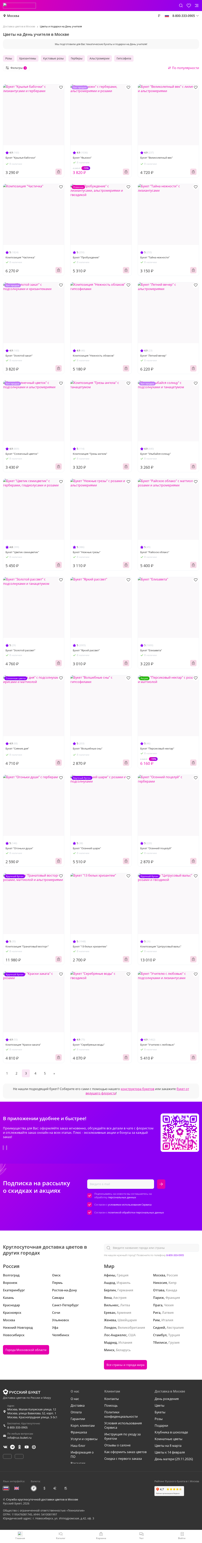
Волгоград (11, 1275)
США (132, 1335)
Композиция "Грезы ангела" (90, 454)
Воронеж (10, 1283)
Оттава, (159, 1290)
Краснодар (11, 1305)
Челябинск (60, 1335)
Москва (13, 16)
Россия (172, 1275)
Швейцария (127, 1320)
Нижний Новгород (18, 1327)
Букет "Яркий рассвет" (86, 650)
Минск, (109, 1350)
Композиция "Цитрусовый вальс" (160, 946)
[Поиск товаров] (181, 5)
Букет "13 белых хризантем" (90, 946)
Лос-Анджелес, (115, 1335)
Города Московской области (26, 1350)
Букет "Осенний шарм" (87, 848)
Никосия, (160, 1283)
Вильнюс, (111, 1305)
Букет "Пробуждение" (86, 257)
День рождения (167, 1399)
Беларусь (123, 1350)
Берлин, (110, 1290)
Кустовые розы (53, 58)
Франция (173, 1297)
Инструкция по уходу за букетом (122, 1436)
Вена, (108, 1297)
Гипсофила (124, 58)
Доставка (78, 1405)
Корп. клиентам (83, 1425)
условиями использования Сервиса (130, 1204)
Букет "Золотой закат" (19, 355)
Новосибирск (13, 1335)
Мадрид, (111, 1342)
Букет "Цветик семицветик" (22, 552)
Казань (8, 1297)
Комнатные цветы (168, 1439)
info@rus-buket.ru (19, 1438)
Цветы (159, 1405)
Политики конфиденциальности (121, 1414)
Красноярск (12, 1312)
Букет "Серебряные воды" (89, 1044)
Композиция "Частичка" (20, 257)
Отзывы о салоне (117, 1445)
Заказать (58, 172)
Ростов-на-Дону (64, 1290)
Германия (125, 1290)
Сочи (56, 1312)
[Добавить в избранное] (61, 87)
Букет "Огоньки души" (19, 848)
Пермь (57, 1283)
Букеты (160, 1412)
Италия (167, 1320)
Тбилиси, (160, 1342)
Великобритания (131, 1327)
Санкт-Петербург (65, 1305)
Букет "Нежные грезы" (86, 552)
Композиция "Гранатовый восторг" (27, 946)
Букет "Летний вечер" (153, 355)
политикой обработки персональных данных (136, 1212)
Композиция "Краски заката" (23, 1044)
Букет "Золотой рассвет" (20, 650)
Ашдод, (110, 1283)
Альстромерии (99, 58)
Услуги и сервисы (84, 1439)
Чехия (169, 1305)
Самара (58, 1297)
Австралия (175, 1327)
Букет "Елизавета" (151, 650)
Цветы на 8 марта (168, 1445)
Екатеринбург (14, 1290)
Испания (125, 1342)
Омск (56, 1275)
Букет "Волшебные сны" (87, 748)
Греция (122, 1275)
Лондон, (110, 1327)
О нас (75, 1399)
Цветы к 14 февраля (170, 1452)
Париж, (159, 1297)
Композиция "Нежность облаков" (93, 355)
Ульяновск (60, 1320)
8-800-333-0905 (175, 1255)
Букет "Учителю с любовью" (157, 1044)
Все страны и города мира (125, 1365)
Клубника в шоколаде (171, 1432)
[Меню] (196, 5)
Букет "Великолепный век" (156, 157)
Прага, (158, 1305)
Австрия (119, 1297)
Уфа (55, 1327)
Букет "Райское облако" (154, 552)
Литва (125, 1305)
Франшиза (79, 1432)
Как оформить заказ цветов (125, 1452)
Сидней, (159, 1327)
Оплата (76, 1412)
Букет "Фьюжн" (82, 157)
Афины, (110, 1275)
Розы (8, 58)
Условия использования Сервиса (123, 1425)
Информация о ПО (82, 1454)
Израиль (124, 1283)
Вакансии (78, 1463)
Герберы (76, 58)
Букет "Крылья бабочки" (21, 157)
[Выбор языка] (167, 15)
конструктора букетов (137, 1089)
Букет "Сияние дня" (17, 748)
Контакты (111, 1399)
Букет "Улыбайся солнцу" (155, 454)
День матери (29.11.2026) (174, 1459)
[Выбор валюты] (159, 15)
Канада (171, 1290)
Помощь (111, 1405)
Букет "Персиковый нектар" (157, 748)
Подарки (161, 1425)
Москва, (159, 1275)
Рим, (157, 1320)
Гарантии (78, 1419)
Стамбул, (160, 1335)
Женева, (110, 1320)
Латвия (168, 1312)
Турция (174, 1335)
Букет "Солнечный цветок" (22, 454)
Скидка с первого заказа (123, 1458)
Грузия (174, 1342)
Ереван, (110, 1312)
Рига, (157, 1312)
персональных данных (122, 1197)
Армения (124, 1312)
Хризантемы (27, 58)
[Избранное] (188, 5)
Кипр (172, 1283)
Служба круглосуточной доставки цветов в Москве (42, 1499)
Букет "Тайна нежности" (155, 257)
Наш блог (78, 1445)
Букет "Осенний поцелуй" (156, 848)
